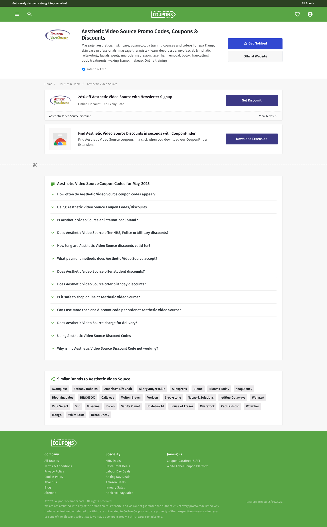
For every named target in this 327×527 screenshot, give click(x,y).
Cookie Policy (53, 477)
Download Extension (251, 139)
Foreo (110, 406)
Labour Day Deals (118, 471)
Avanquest (59, 389)
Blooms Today (219, 389)
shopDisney (244, 389)
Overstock (207, 406)
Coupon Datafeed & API (183, 461)
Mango (57, 415)
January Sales (115, 487)
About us (50, 482)
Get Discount (252, 100)
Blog (47, 487)
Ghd (77, 406)
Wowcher (252, 406)
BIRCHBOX (87, 397)
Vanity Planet (130, 406)
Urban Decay (100, 415)
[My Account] (310, 14)
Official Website (255, 56)
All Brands (308, 3)
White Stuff (76, 415)
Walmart (258, 397)
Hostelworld (155, 406)
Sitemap (50, 493)
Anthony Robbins (86, 389)
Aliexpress (179, 389)
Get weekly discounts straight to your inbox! (39, 3)
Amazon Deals (116, 482)
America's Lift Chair (118, 389)
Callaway (107, 397)
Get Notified (255, 43)
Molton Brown (131, 397)
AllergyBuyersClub (152, 389)
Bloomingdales (62, 397)
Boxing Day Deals (118, 477)
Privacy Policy (54, 471)
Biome (198, 389)
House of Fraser (181, 406)
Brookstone (173, 397)
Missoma (93, 406)
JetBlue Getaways (232, 397)
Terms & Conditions (58, 466)
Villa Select (60, 406)
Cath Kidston (230, 406)
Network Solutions (201, 397)
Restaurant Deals (118, 466)
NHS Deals (113, 461)
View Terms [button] (268, 116)
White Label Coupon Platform (187, 466)
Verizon (152, 397)
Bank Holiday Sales (119, 493)
